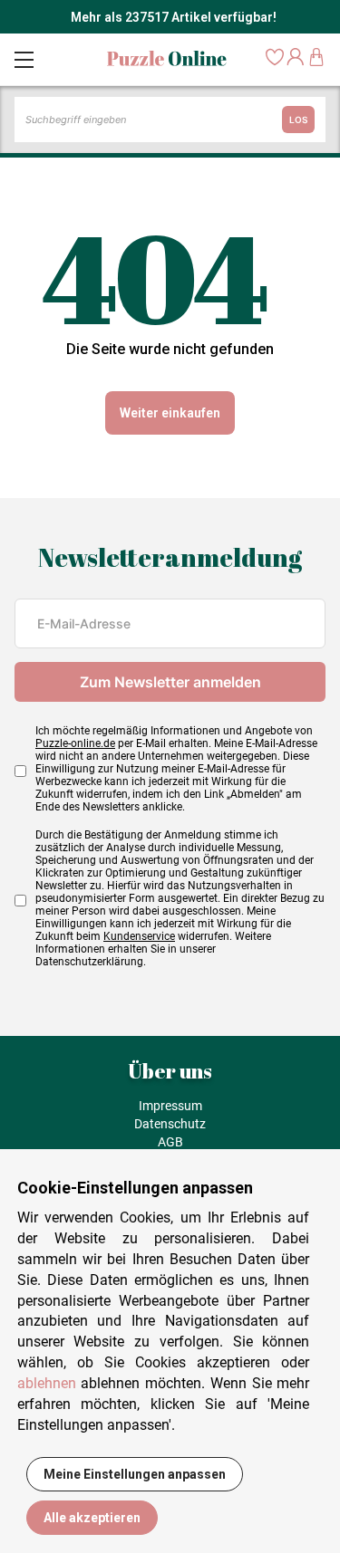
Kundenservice (139, 936)
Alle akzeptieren (92, 1517)
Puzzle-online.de (75, 743)
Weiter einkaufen (170, 413)
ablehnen (46, 1383)
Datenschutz (170, 1124)
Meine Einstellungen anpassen (135, 1474)
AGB (170, 1142)
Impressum (170, 1105)
